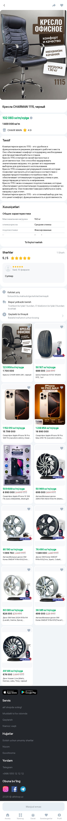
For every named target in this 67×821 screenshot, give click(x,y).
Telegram (7, 767)
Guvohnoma (8, 752)
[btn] (54, 5)
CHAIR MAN (14, 130)
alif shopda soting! (12, 707)
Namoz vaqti (9, 726)
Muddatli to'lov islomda (14, 713)
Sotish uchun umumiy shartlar (18, 740)
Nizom (6, 746)
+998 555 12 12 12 (13, 773)
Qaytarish (7, 719)
